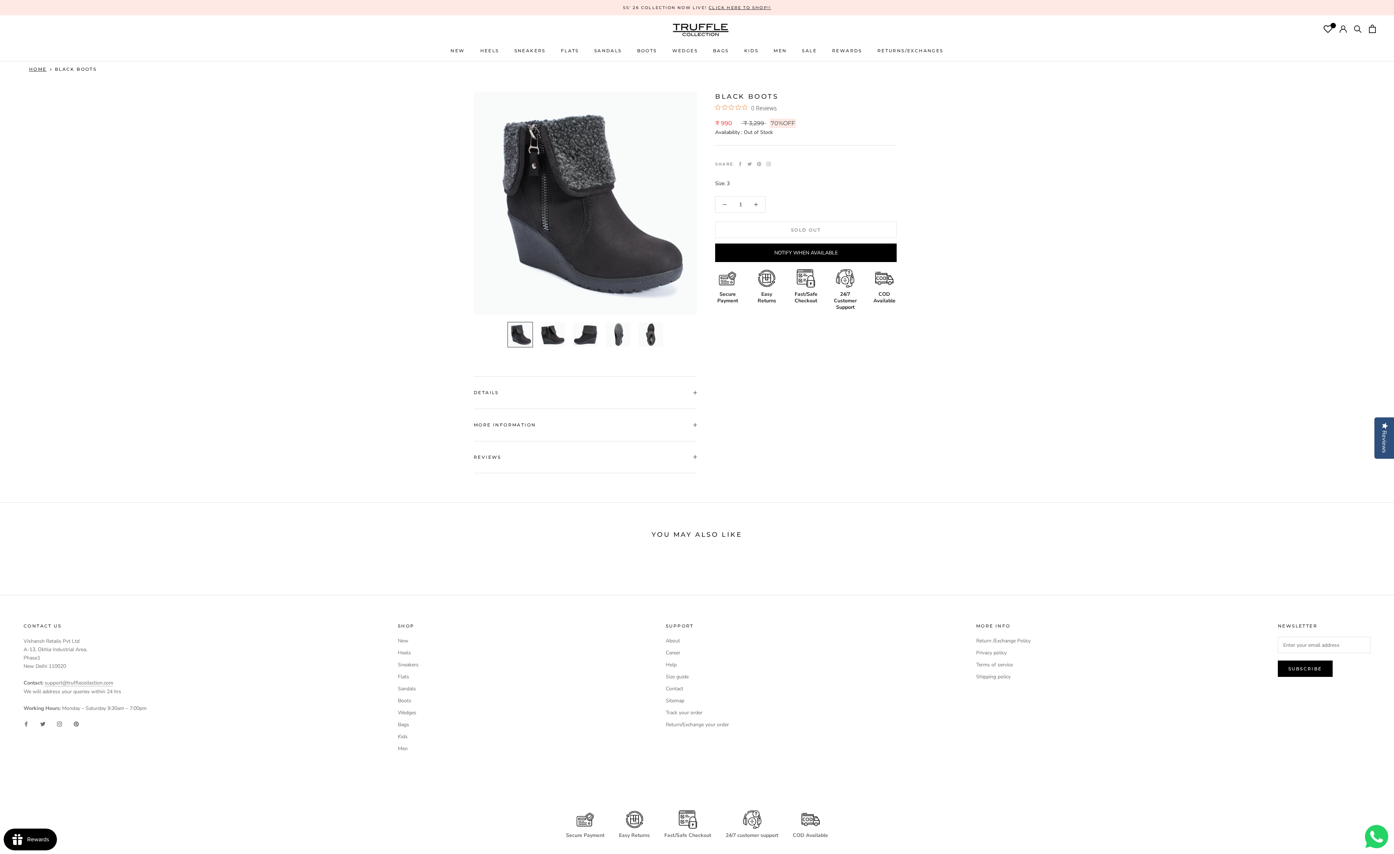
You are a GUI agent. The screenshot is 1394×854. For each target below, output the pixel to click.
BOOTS (647, 50)
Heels (489, 50)
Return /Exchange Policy (1003, 640)
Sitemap (675, 700)
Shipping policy (993, 676)
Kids (403, 736)
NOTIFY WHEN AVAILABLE (806, 252)
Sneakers (408, 664)
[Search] (1357, 30)
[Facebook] (740, 164)
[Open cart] (1372, 30)
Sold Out (806, 230)
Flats (570, 50)
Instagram (768, 164)
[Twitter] (749, 164)
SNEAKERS (530, 50)
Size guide (677, 676)
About (673, 640)
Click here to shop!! (740, 7)
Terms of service (994, 664)
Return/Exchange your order (697, 724)
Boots (404, 700)
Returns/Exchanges (910, 50)
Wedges (407, 712)
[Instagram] (59, 724)
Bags (403, 724)
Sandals (407, 688)
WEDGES (685, 50)
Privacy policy (991, 652)
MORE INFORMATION (505, 425)
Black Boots (76, 69)
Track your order (684, 712)
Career (673, 652)
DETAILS (486, 392)
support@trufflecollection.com (79, 682)
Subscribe (1305, 668)
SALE (809, 50)
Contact (674, 688)
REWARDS (847, 50)
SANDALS (608, 50)
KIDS (751, 50)
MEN (780, 50)
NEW (458, 50)
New (403, 640)
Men (403, 748)
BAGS (721, 50)
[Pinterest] (759, 164)
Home (38, 69)
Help (671, 664)
